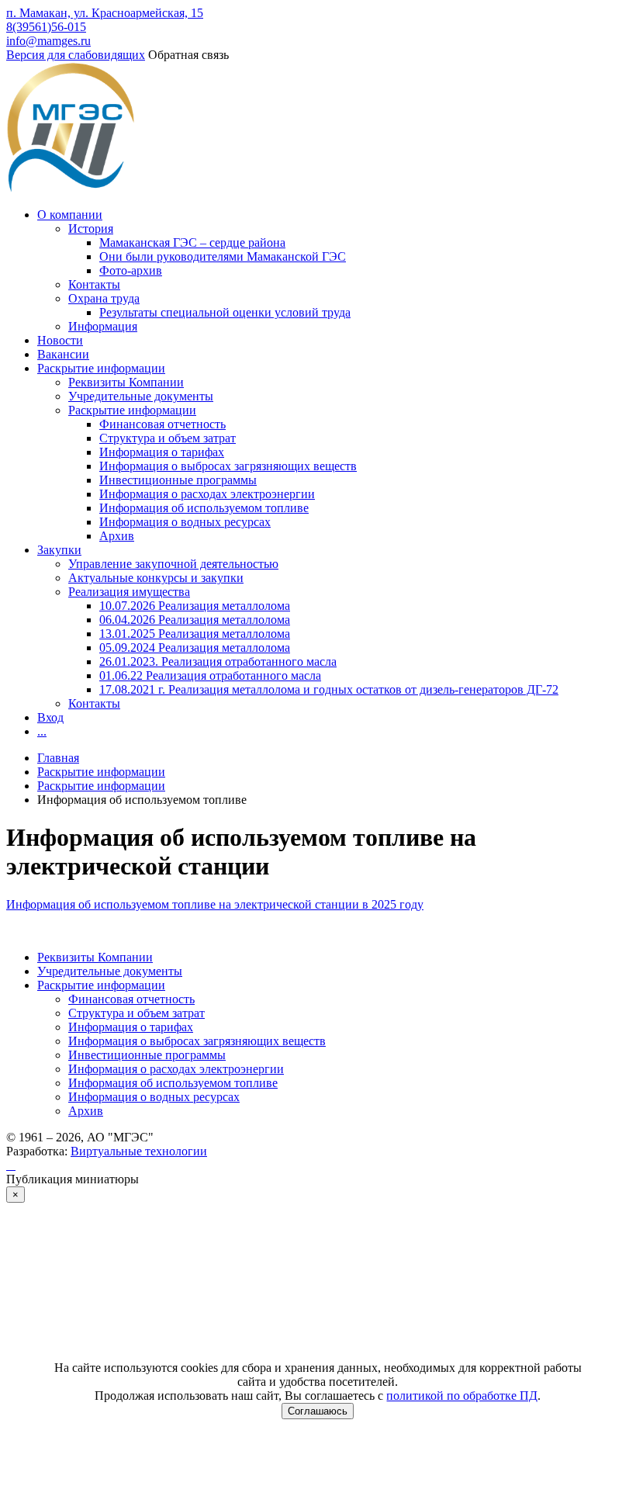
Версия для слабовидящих (75, 54)
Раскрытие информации (101, 368)
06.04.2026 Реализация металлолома (194, 619)
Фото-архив (130, 270)
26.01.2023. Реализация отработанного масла (218, 661)
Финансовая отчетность (162, 424)
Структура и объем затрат (167, 438)
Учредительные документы (140, 396)
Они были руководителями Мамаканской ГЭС (222, 256)
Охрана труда (104, 298)
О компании (69, 214)
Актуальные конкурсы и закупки (156, 577)
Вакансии (63, 354)
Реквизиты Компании (126, 382)
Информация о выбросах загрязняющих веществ (228, 466)
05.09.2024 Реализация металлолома (194, 647)
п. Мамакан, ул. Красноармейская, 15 (104, 12)
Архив (116, 535)
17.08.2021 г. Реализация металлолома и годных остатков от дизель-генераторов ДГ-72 (328, 689)
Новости (60, 340)
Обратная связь (188, 54)
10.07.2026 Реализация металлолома (194, 605)
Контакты (94, 284)
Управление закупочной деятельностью (173, 563)
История (90, 228)
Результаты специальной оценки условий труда (225, 312)
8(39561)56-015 (46, 26)
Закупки (59, 549)
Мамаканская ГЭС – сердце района (192, 242)
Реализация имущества (129, 591)
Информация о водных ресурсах (185, 521)
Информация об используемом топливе (204, 507)
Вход (50, 717)
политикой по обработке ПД (461, 1395)
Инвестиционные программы (178, 480)
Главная (58, 757)
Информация (102, 326)
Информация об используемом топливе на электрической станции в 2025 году (214, 904)
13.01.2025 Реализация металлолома (194, 633)
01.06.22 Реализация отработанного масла (210, 675)
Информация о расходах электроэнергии (207, 493)
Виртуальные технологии (139, 1151)
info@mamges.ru (48, 40)
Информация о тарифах (161, 452)
